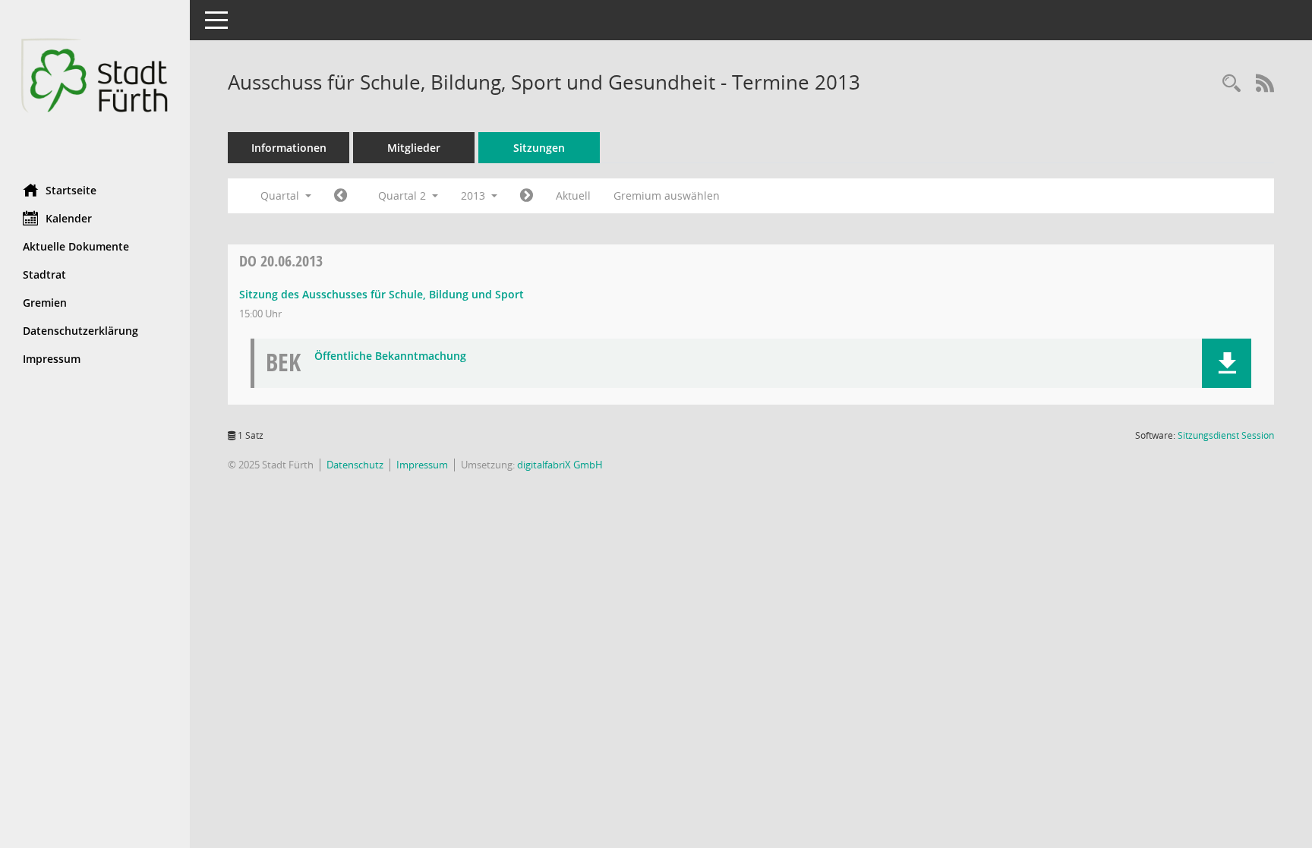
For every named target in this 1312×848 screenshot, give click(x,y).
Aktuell (573, 195)
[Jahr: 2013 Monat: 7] (526, 196)
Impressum (51, 358)
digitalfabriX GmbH (560, 464)
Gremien (45, 302)
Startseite (71, 190)
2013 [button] (474, 195)
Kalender (69, 218)
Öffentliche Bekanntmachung (390, 356)
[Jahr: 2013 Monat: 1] (340, 196)
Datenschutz (354, 464)
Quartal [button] (281, 195)
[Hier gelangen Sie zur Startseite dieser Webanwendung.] (95, 86)
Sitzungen (539, 147)
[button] (1226, 363)
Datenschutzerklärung (80, 330)
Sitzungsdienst (1226, 435)
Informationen (288, 147)
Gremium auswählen (666, 195)
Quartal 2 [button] (403, 195)
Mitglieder (413, 147)
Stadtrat (44, 274)
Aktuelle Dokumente (76, 246)
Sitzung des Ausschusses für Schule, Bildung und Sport (381, 294)
